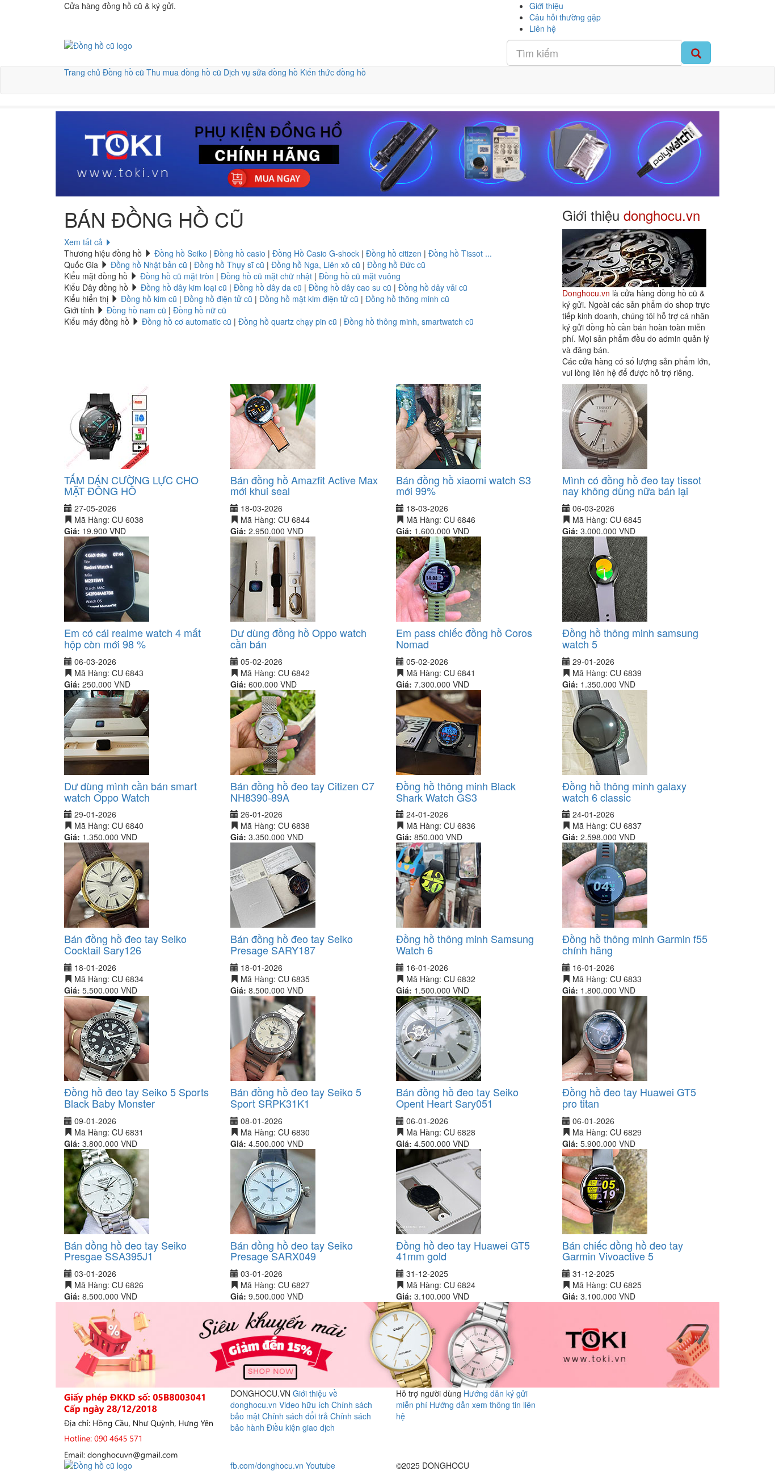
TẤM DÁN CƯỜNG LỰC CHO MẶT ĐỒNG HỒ (131, 485)
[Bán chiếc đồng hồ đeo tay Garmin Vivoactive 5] (604, 1190)
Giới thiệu (546, 5)
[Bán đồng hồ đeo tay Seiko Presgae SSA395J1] (106, 1190)
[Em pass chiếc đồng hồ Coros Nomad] (438, 578)
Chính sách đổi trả (295, 1416)
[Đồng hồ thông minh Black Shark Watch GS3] (438, 731)
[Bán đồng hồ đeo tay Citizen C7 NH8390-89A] (272, 731)
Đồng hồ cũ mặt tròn (177, 276)
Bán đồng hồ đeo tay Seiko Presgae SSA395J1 (125, 1251)
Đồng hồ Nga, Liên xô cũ (315, 264)
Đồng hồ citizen (394, 253)
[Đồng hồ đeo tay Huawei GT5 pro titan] (604, 1037)
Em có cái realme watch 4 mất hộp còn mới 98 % (132, 638)
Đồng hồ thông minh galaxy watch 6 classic (624, 791)
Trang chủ (82, 72)
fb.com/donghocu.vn (267, 1465)
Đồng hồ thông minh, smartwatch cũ (409, 321)
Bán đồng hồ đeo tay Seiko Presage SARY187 (291, 944)
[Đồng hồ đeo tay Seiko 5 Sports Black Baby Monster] (106, 1037)
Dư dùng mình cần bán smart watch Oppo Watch (130, 791)
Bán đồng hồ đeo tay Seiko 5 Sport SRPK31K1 (295, 1097)
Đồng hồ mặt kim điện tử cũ (309, 298)
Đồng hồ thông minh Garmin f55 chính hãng (634, 944)
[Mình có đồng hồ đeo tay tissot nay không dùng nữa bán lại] (604, 424)
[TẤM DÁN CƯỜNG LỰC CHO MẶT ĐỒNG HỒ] (106, 424)
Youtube (320, 1465)
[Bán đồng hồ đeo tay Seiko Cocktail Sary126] (106, 884)
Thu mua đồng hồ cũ (183, 72)
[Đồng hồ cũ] (387, 153)
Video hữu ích (305, 1404)
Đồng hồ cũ (123, 72)
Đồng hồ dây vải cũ (432, 287)
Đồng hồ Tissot (455, 253)
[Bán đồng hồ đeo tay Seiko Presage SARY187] (272, 884)
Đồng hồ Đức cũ (396, 264)
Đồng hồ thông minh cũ (407, 298)
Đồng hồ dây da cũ (268, 287)
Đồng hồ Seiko (180, 253)
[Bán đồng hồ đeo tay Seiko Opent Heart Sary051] (438, 1037)
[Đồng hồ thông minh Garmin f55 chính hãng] (604, 884)
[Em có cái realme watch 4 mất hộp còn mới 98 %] (106, 578)
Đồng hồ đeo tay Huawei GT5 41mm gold (463, 1251)
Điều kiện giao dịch (301, 1427)
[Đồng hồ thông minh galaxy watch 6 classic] (604, 731)
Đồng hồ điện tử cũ (218, 298)
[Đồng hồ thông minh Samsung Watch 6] (438, 884)
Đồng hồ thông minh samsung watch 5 (630, 638)
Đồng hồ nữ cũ (199, 310)
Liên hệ (542, 28)
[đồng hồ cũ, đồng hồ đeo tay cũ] (98, 44)
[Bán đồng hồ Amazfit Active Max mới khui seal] (272, 424)
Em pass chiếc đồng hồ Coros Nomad (464, 638)
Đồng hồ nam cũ (136, 310)
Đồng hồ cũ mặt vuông (360, 276)
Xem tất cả (84, 242)
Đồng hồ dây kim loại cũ (184, 287)
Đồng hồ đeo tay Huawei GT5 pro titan (629, 1097)
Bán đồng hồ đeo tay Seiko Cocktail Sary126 (125, 944)
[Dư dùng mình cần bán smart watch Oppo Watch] (106, 731)
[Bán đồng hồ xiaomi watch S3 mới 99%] (438, 424)
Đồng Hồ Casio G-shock (315, 253)
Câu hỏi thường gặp (565, 17)
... (488, 253)
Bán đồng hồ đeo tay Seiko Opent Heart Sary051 (457, 1097)
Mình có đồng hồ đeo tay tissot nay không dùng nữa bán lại (631, 485)
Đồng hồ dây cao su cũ (350, 287)
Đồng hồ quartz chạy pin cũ (287, 321)
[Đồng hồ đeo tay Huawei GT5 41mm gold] (438, 1190)
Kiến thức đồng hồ (333, 72)
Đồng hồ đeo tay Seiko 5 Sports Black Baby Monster (136, 1097)
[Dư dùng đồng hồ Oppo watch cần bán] (272, 578)
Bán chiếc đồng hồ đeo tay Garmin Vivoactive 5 (622, 1251)
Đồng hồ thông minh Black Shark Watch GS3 (456, 791)
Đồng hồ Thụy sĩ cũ (229, 264)
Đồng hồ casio (240, 253)
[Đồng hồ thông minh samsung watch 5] (604, 578)
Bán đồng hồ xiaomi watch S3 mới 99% (463, 485)
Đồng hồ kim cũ (149, 298)
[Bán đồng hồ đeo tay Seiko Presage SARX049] (272, 1190)
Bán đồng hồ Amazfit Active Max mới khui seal (304, 485)
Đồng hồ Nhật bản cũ (149, 264)
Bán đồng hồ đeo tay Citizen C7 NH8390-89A (302, 791)
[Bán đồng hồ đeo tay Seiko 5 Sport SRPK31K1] (272, 1037)
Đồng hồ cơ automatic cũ (186, 321)
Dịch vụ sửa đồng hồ (261, 72)
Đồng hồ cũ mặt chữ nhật (266, 276)
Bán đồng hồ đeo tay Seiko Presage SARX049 (291, 1251)
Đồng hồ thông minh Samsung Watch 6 (465, 944)
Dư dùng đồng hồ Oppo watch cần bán (298, 638)
